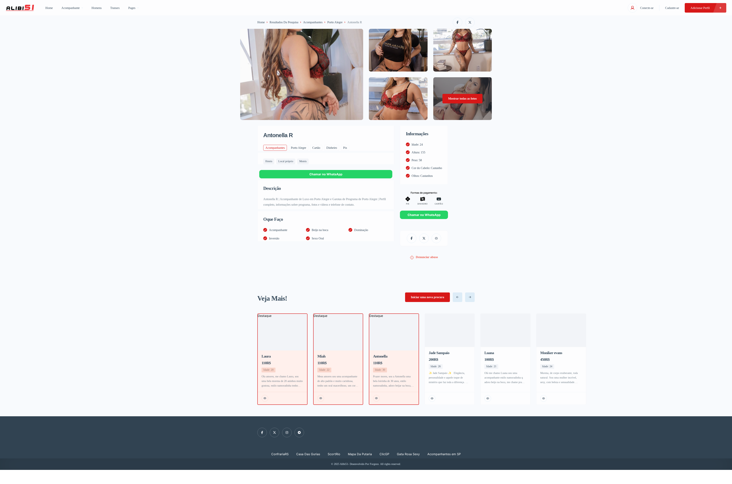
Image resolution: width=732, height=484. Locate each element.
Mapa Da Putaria (360, 454)
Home (49, 8)
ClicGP (384, 454)
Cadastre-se (672, 8)
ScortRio (334, 454)
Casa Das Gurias (308, 454)
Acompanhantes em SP (444, 454)
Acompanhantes (313, 22)
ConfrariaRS (280, 454)
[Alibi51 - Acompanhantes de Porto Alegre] (20, 8)
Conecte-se (646, 8)
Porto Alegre (335, 22)
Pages (131, 8)
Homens (97, 8)
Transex (115, 8)
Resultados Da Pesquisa (284, 22)
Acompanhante (70, 8)
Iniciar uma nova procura (427, 297)
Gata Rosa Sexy (408, 454)
